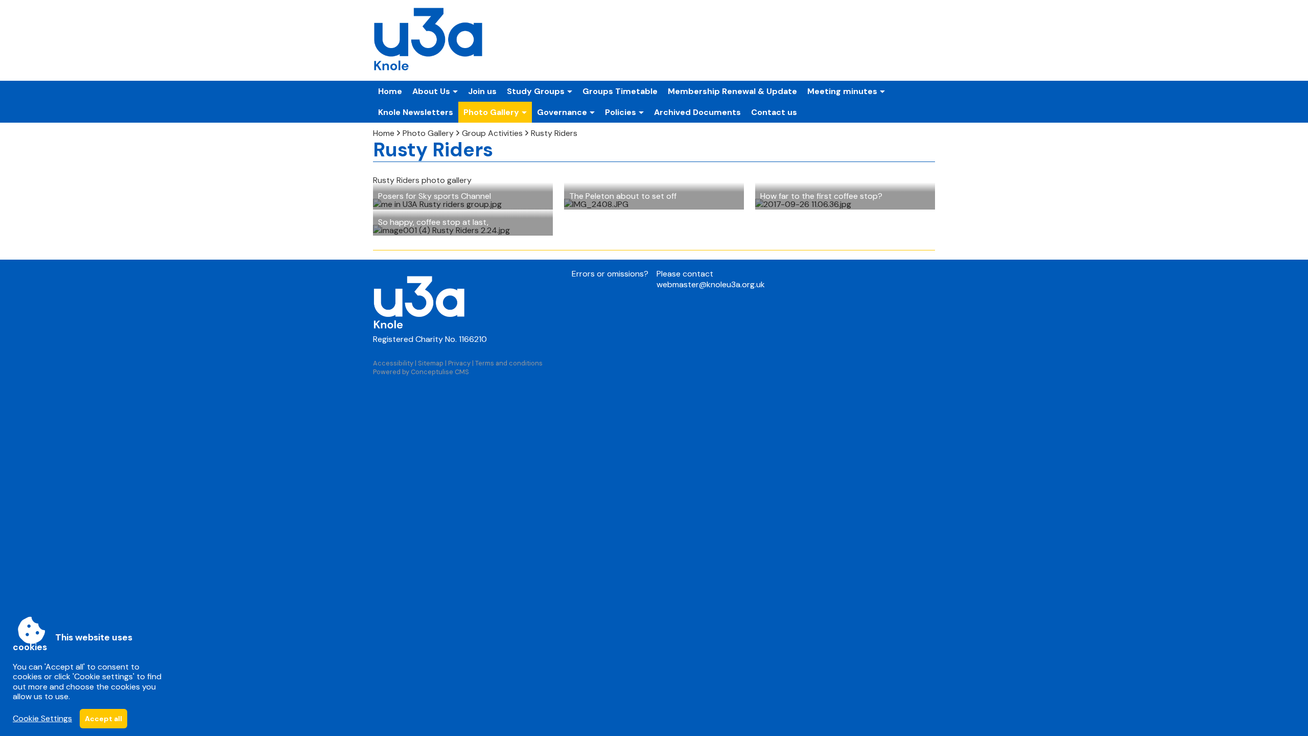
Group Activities (492, 133)
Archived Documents (697, 112)
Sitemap (430, 363)
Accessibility (393, 363)
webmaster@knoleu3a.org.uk (711, 284)
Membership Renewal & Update (732, 91)
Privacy (459, 363)
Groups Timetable (620, 91)
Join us (482, 91)
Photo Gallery (428, 133)
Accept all (103, 718)
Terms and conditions (509, 363)
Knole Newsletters (415, 112)
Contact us (774, 112)
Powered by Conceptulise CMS (421, 371)
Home (390, 91)
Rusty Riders (554, 133)
